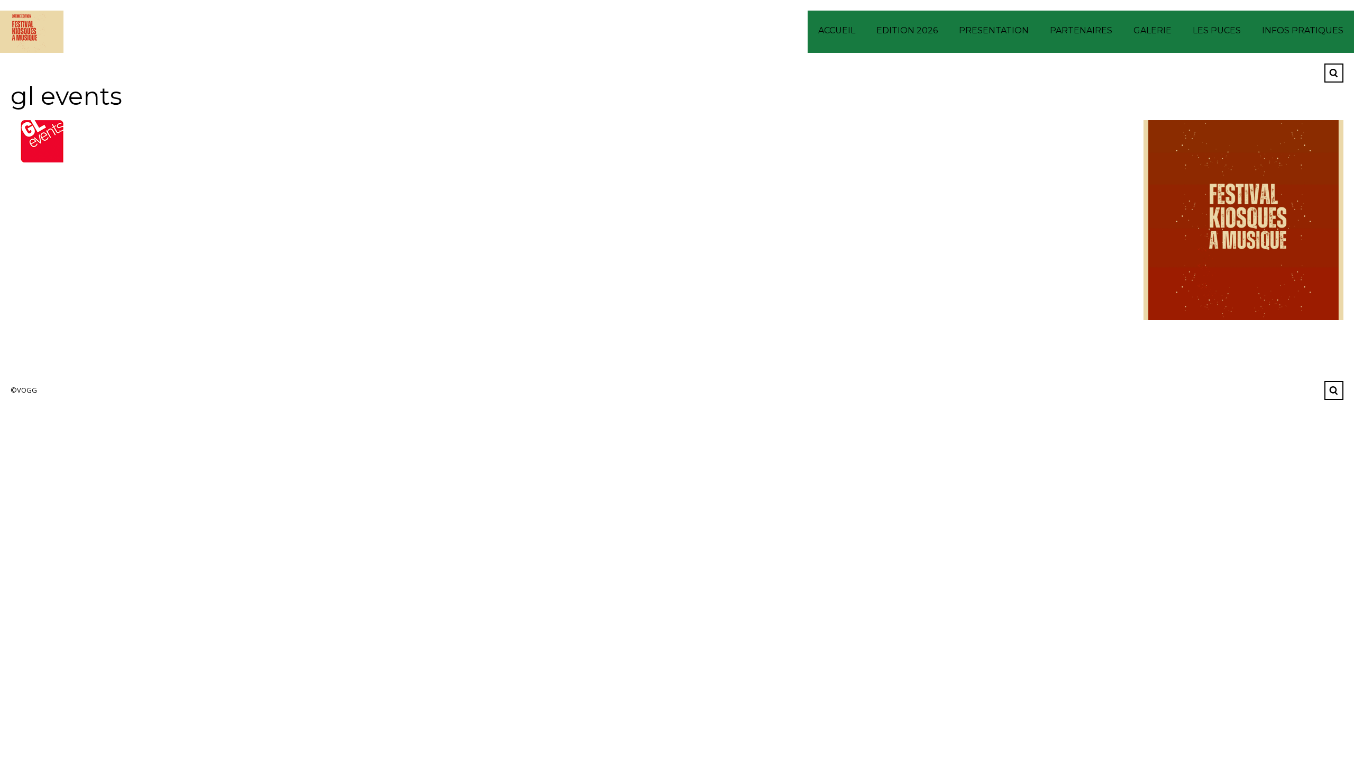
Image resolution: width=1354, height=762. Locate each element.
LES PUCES (1217, 30)
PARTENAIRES (1081, 30)
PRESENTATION (994, 30)
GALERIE (1152, 30)
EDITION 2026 (907, 30)
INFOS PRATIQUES (1302, 30)
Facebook (1308, 73)
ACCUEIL (836, 30)
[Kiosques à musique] (31, 32)
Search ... (1333, 73)
